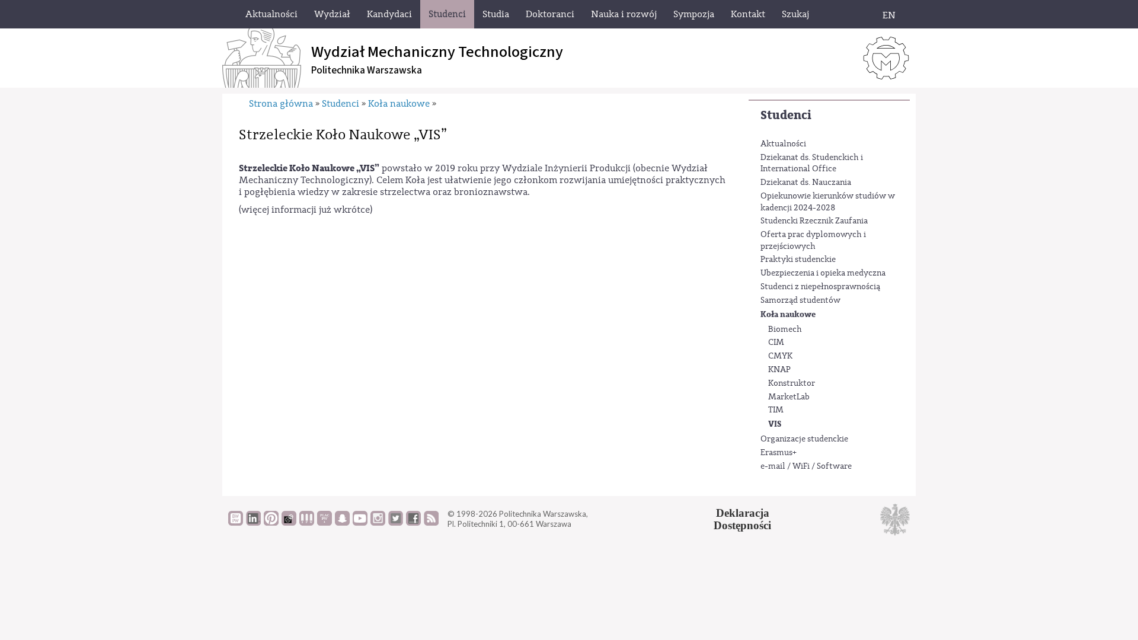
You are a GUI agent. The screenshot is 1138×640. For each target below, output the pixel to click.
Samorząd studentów (800, 300)
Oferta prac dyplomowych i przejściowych (813, 240)
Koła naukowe (788, 314)
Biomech (785, 329)
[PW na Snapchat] (342, 523)
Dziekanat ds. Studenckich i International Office (811, 163)
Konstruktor (791, 383)
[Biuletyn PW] (306, 523)
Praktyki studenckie (798, 259)
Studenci (785, 115)
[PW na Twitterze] (395, 523)
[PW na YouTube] (360, 523)
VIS (774, 424)
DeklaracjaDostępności (742, 519)
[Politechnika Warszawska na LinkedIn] (253, 523)
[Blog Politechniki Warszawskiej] (324, 523)
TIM (776, 410)
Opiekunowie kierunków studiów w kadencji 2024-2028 (827, 202)
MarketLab (789, 397)
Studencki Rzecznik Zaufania (814, 221)
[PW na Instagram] (377, 523)
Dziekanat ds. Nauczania (805, 182)
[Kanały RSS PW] (431, 523)
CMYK (780, 356)
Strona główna (281, 104)
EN (889, 15)
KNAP (779, 369)
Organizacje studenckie (804, 439)
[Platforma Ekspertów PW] (289, 523)
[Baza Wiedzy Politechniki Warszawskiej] (235, 523)
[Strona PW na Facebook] (413, 523)
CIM (776, 342)
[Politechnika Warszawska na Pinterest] (271, 523)
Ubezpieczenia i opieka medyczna (823, 273)
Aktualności (783, 144)
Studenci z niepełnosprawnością (820, 286)
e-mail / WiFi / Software (806, 466)
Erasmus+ (778, 452)
